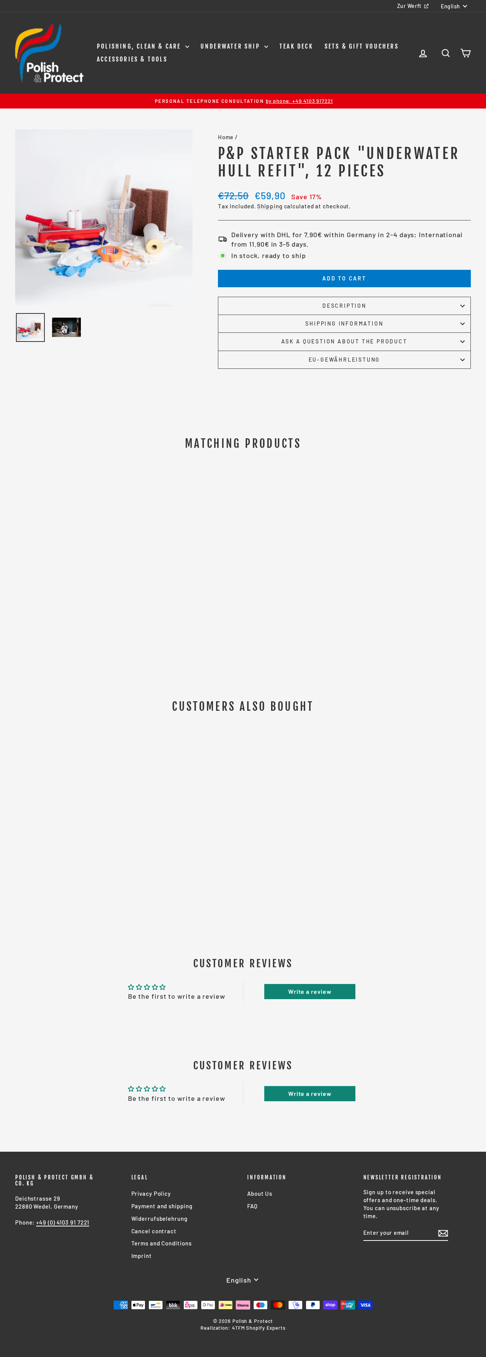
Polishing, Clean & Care (140, 46)
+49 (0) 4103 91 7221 (62, 1222)
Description (344, 305)
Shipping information (344, 323)
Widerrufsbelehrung (159, 1218)
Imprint (141, 1255)
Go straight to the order (69, 831)
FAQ (252, 1206)
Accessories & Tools (132, 59)
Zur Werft (409, 6)
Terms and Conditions (161, 1243)
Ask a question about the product (344, 341)
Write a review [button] (309, 991)
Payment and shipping (162, 1206)
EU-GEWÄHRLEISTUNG (344, 359)
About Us (259, 1193)
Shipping (269, 206)
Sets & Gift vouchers (362, 46)
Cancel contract (154, 1231)
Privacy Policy (151, 1193)
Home (226, 137)
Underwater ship (231, 46)
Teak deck (296, 46)
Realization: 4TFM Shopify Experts (243, 1328)
